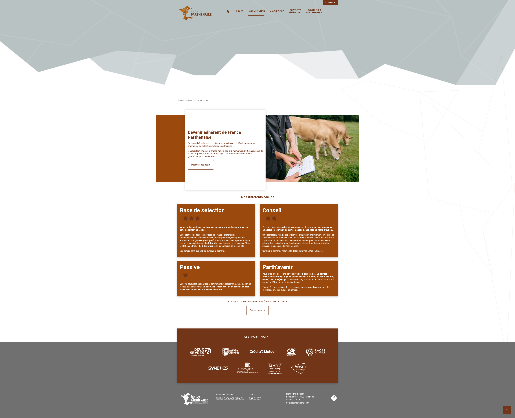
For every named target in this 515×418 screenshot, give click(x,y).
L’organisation (256, 11)
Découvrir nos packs (200, 165)
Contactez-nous (257, 310)
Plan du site (255, 398)
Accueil (227, 11)
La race (238, 11)
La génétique (276, 11)
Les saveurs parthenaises (314, 11)
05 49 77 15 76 (293, 399)
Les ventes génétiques (295, 11)
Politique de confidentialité (230, 398)
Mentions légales (224, 394)
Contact (330, 2)
